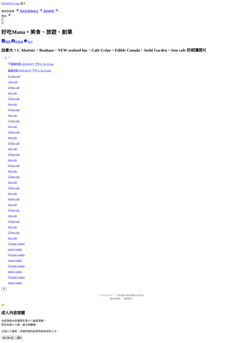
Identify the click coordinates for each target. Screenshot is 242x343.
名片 (30, 42)
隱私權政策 (115, 298)
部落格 (19, 42)
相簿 (8, 42)
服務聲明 (128, 298)
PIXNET (109, 295)
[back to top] (4, 289)
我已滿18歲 (8, 338)
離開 (19, 338)
